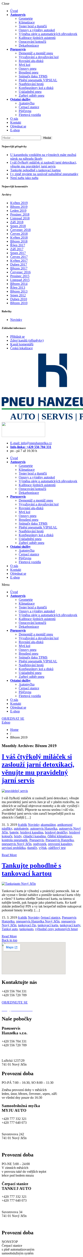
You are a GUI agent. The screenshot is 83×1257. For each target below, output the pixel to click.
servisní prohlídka (14, 848)
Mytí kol (24, 65)
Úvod (14, 11)
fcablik (22, 824)
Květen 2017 (19, 260)
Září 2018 (16, 222)
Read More (9, 855)
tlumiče (32, 848)
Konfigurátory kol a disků (36, 88)
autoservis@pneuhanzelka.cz (52, 1053)
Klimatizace (27, 22)
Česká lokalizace (21, 348)
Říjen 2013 (17, 287)
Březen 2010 (18, 303)
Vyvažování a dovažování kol (39, 57)
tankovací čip (27, 925)
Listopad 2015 (20, 280)
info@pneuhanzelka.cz (17, 1053)
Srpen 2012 (18, 295)
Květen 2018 (19, 237)
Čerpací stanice (29, 107)
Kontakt (15, 122)
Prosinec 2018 (19, 214)
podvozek (39, 844)
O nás (14, 118)
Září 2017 (16, 249)
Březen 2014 (18, 284)
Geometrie (26, 18)
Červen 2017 (19, 257)
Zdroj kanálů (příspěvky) (27, 340)
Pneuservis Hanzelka (60, 840)
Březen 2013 (18, 291)
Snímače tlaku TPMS (33, 76)
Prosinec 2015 (19, 276)
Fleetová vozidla (30, 115)
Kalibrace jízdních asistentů (37, 38)
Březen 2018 (18, 241)
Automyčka (26, 103)
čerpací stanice (50, 917)
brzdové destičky (56, 832)
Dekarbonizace (29, 45)
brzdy (17, 836)
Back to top (9, 940)
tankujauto (26, 929)
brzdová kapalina (31, 832)
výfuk (43, 848)
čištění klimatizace (59, 836)
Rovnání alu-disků (31, 61)
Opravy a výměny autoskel (37, 30)
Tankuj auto (10, 929)
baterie (14, 832)
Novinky (16, 319)
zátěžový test (57, 848)
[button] (41, 585)
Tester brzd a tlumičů (33, 26)
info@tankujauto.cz (15, 1204)
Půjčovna (25, 111)
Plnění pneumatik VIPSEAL (38, 80)
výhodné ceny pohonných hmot (56, 929)
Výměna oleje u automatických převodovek (48, 34)
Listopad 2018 (20, 218)
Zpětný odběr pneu (31, 95)
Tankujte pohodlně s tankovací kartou (35, 170)
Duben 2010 (18, 299)
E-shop (15, 130)
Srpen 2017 (18, 253)
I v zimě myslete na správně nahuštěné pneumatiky (44, 174)
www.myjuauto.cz (14, 1145)
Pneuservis (36, 840)
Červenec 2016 (20, 272)
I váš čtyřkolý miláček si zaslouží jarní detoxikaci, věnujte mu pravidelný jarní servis (43, 164)
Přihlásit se (17, 336)
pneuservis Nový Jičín (16, 844)
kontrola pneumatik (15, 840)
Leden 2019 (18, 210)
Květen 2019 (19, 203)
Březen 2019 (18, 207)
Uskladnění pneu (30, 91)
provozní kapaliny (60, 844)
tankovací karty (70, 925)
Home (14, 729)
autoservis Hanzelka (43, 828)
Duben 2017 (18, 264)
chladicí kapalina (34, 836)
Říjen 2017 (17, 245)
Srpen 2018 (18, 226)
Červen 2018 (19, 233)
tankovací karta (48, 925)
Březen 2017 (18, 268)
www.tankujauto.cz (15, 1223)
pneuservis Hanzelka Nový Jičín (38, 921)
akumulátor (48, 824)
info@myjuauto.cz (14, 1126)
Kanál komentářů (21, 344)
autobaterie (21, 828)
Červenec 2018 (20, 230)
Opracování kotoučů (32, 41)
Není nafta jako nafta (24, 178)
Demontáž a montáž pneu (36, 53)
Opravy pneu (27, 68)
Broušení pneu (28, 72)
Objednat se (18, 126)
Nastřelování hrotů (31, 84)
